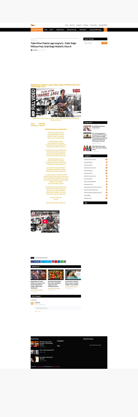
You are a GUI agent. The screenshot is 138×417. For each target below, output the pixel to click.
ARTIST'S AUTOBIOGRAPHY (95, 181)
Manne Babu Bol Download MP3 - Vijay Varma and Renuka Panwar (99, 148)
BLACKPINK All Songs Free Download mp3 (98, 127)
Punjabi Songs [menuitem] (60, 29)
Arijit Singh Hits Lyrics (95, 184)
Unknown (37, 302)
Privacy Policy (93, 25)
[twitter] (102, 366)
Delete (39, 311)
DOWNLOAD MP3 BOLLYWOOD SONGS (95, 187)
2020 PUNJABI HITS (95, 173)
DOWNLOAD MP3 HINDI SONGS (95, 190)
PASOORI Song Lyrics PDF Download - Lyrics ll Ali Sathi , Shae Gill (46, 343)
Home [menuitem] (45, 29)
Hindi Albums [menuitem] (82, 29)
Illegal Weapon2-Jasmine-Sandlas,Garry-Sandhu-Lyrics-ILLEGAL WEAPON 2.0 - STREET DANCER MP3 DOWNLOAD (38, 285)
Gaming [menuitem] (44, 33)
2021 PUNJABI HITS (95, 178)
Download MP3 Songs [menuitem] (95, 29)
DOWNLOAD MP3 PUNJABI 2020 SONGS (95, 192)
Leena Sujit (35, 50)
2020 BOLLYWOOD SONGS (95, 167)
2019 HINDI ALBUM (95, 162)
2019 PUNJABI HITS (95, 165)
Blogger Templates (55, 366)
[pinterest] (106, 366)
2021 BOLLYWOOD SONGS (95, 176)
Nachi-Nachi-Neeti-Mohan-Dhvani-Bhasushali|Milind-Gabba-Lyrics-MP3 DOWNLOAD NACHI (54, 284)
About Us (72, 25)
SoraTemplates (39, 366)
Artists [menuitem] (51, 29)
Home (66, 25)
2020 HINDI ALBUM (95, 170)
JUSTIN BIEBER (95, 195)
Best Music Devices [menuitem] (37, 29)
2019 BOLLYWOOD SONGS (40, 38)
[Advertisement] (48, 11)
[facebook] (99, 366)
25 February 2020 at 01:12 (40, 304)
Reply (36, 311)
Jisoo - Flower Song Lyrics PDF (47, 350)
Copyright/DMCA (103, 25)
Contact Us (79, 25)
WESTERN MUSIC (95, 198)
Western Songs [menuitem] (36, 33)
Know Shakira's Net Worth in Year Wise (46, 358)
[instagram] (104, 366)
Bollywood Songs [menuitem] (71, 29)
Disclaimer (86, 25)
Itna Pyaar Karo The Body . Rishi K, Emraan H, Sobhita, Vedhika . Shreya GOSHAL (72, 283)
